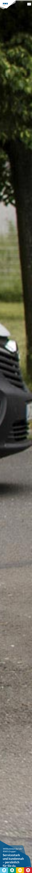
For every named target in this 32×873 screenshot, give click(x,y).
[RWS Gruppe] (8, 4)
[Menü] (29, 4)
